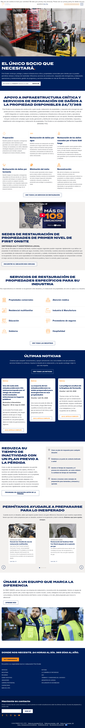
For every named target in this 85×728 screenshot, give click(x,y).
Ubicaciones (5, 680)
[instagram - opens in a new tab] (11, 715)
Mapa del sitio (6, 688)
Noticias (44, 670)
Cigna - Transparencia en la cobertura (27, 725)
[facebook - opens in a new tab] (2, 715)
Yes (44, 4)
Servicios (4, 670)
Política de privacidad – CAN (51, 723)
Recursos (5, 675)
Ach (43, 675)
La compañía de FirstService (50, 672)
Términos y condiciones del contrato (53, 677)
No (47, 4)
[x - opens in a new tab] (6, 715)
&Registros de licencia (48, 680)
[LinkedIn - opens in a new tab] (15, 715)
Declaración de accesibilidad (50, 683)
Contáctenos (6, 685)
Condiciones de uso (43, 725)
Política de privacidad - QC (67, 723)
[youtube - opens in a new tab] (19, 715)
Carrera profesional (8, 683)
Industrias (5, 672)
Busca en (36, 84)
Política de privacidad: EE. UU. (35, 723)
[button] (3, 567)
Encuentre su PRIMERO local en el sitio (16, 84)
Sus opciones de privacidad (57, 724)
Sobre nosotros (7, 677)
